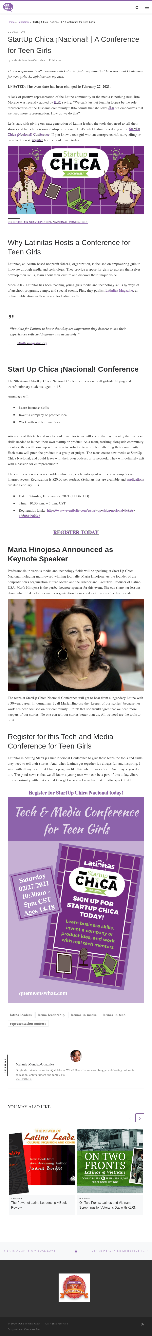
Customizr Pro (32, 1329)
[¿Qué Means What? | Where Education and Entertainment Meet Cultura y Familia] (8, 7)
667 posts (24, 1079)
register (37, 140)
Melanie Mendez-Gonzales (28, 60)
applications (135, 479)
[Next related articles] (139, 1117)
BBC (57, 102)
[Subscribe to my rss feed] (143, 1324)
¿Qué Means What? (30, 1323)
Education (23, 22)
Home (11, 22)
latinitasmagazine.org (32, 343)
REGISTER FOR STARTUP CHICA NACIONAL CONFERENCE (48, 222)
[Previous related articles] (130, 1117)
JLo (111, 107)
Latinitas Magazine (119, 290)
